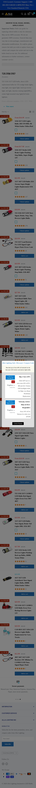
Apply (13, 381)
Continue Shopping (18, 423)
